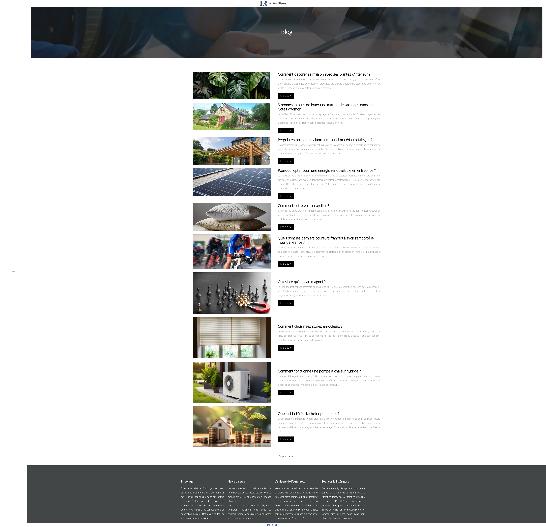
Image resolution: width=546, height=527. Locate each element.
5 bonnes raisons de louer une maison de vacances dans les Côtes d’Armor (325, 106)
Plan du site (273, 524)
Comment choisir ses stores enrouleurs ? (310, 326)
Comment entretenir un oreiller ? (303, 205)
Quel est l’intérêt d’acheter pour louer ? (308, 413)
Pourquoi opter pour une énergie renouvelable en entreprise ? (327, 170)
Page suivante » (286, 456)
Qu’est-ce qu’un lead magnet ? (302, 281)
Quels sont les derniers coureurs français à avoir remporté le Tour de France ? (326, 240)
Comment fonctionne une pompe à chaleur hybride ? (319, 371)
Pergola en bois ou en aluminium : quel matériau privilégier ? (325, 139)
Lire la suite (285, 95)
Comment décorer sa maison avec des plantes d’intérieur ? (324, 74)
